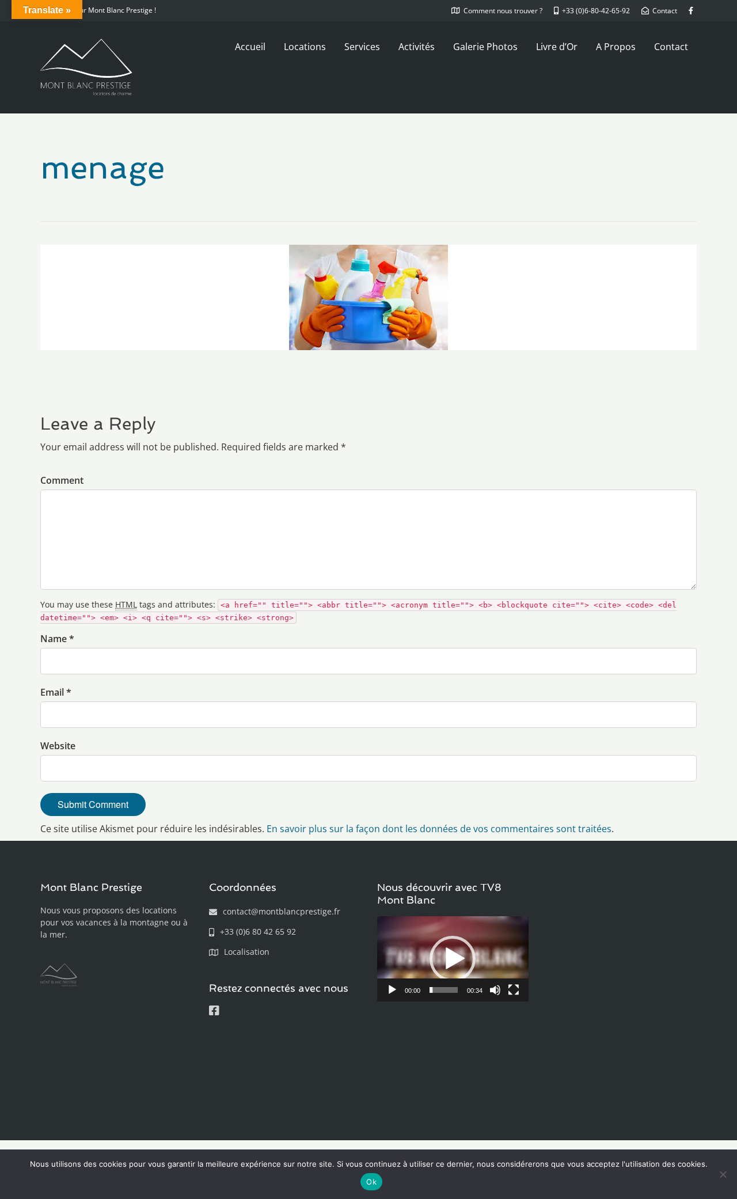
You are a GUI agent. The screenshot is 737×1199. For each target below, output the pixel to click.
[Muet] (495, 990)
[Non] (722, 1174)
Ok (371, 1181)
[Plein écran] (513, 990)
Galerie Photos (485, 46)
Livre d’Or (557, 46)
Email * (55, 692)
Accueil (250, 46)
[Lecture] (392, 990)
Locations (305, 46)
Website (57, 745)
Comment (61, 480)
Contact (671, 46)
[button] (453, 959)
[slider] (444, 990)
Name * (57, 638)
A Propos (616, 46)
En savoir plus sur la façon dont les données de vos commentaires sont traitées (439, 828)
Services (362, 46)
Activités (416, 46)
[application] (453, 958)
